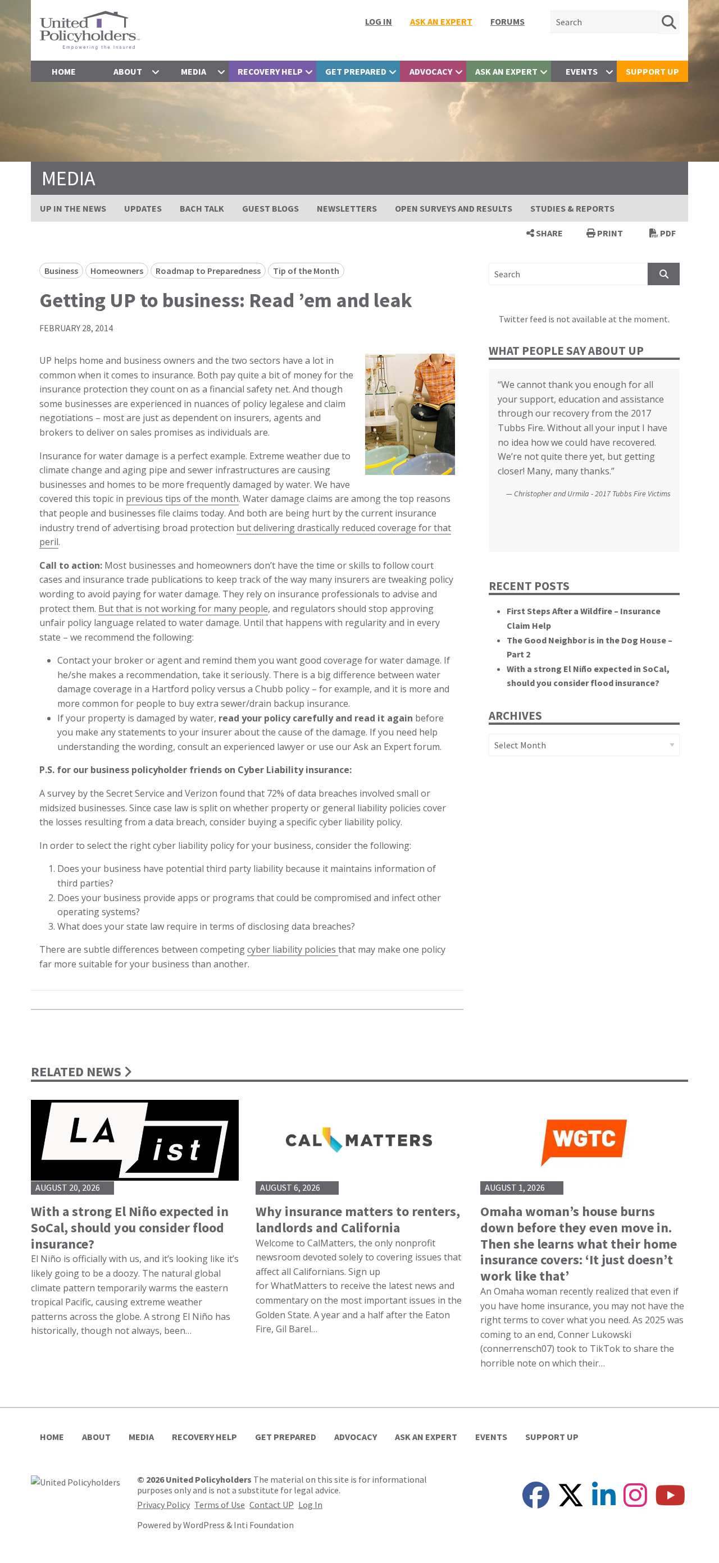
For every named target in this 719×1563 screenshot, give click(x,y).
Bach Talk (202, 208)
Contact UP (271, 1504)
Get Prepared (355, 71)
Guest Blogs (270, 208)
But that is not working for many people (183, 608)
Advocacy (430, 71)
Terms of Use (219, 1504)
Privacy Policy (163, 1504)
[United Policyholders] (89, 29)
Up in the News (73, 208)
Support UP (652, 71)
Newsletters (347, 208)
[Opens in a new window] (75, 1481)
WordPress (204, 1524)
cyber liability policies (292, 949)
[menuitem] (378, 21)
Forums (507, 21)
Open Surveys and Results (453, 208)
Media (193, 71)
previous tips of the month (182, 498)
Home (64, 71)
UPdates (143, 208)
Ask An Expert (441, 21)
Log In (378, 21)
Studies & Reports (572, 208)
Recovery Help (270, 71)
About (127, 71)
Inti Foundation (264, 1524)
